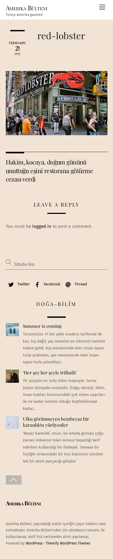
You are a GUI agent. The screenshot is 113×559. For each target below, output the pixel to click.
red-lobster (61, 35)
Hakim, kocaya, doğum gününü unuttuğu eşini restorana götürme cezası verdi (49, 170)
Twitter (23, 284)
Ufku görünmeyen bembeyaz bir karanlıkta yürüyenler (56, 422)
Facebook (51, 284)
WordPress (34, 543)
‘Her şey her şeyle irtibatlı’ (50, 372)
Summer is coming (42, 326)
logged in (41, 226)
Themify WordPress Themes (68, 543)
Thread (80, 284)
